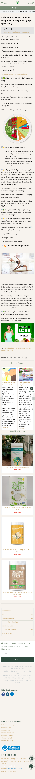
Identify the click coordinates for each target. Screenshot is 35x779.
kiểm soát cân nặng (7, 350)
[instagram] (7, 694)
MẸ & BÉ (4, 615)
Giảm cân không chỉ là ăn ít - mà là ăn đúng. (16, 32)
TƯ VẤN (12, 11)
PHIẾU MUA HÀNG (7, 626)
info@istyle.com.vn (18, 7)
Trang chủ (4, 11)
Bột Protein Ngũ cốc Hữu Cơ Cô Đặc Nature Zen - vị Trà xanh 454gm (17, 593)
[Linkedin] (15, 358)
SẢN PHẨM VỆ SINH (8, 618)
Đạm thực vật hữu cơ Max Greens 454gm (17, 467)
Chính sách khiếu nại (7, 741)
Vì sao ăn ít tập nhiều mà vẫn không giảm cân (14, 74)
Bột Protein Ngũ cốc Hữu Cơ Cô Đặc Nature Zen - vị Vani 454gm (17, 551)
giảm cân (28, 348)
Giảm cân (32, 11)
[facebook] (3, 694)
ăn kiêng (22, 348)
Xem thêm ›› (5, 428)
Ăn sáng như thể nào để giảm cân (25, 384)
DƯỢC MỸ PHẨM (7, 611)
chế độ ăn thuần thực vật (12, 348)
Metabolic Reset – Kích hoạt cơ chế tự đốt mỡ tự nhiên (9, 384)
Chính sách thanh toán (8, 733)
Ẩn (10, 29)
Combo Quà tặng (7, 633)
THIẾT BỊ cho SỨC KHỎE (9, 630)
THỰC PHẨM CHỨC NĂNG (10, 622)
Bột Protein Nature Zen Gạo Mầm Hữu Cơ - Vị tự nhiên (17, 508)
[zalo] (12, 694)
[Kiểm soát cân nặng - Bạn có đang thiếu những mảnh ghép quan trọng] (17, 3)
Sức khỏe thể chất (21, 11)
